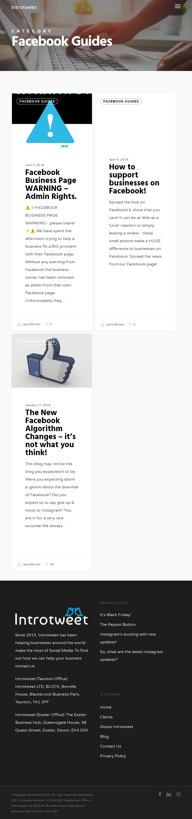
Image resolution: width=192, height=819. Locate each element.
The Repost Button (118, 624)
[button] (177, 5)
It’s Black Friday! (115, 614)
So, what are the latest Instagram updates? (131, 655)
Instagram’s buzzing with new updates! (128, 638)
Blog (104, 736)
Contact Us (110, 746)
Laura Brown (30, 324)
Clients (106, 717)
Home (106, 707)
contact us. (25, 666)
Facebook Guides (37, 101)
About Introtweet (116, 726)
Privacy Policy (113, 756)
